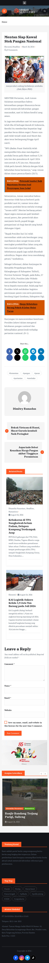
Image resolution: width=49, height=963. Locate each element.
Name (7, 685)
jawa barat (30, 889)
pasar (37, 373)
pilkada (24, 894)
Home (4, 22)
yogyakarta (19, 899)
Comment (9, 664)
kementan (14, 373)
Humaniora (13, 511)
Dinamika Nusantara (17, 508)
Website (8, 710)
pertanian (18, 378)
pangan (27, 373)
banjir (7, 889)
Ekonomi (8, 46)
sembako (31, 378)
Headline (16, 46)
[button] (41, 774)
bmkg (18, 889)
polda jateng (38, 894)
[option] (24, 802)
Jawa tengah (10, 894)
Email (7, 698)
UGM (7, 899)
